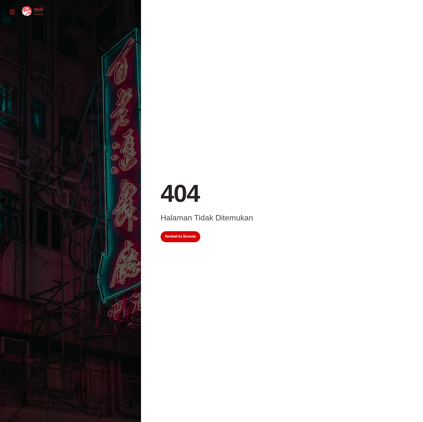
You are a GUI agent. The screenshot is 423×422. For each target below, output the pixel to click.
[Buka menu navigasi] (12, 12)
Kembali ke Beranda (180, 236)
